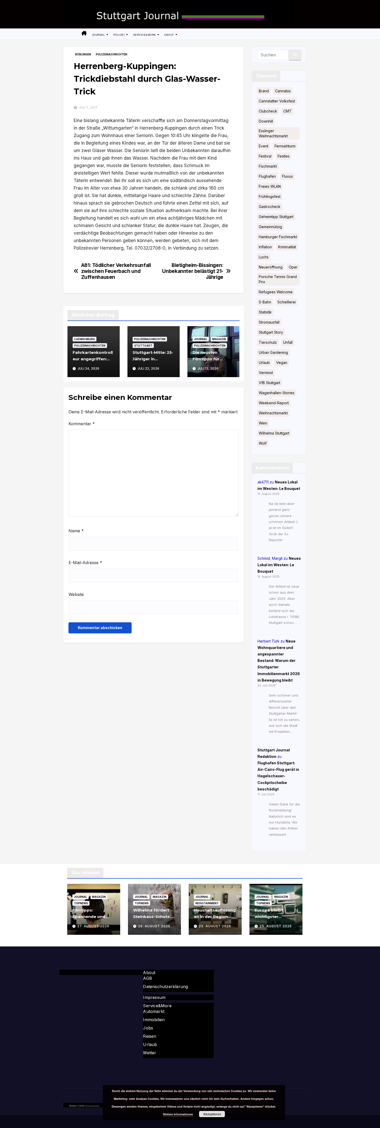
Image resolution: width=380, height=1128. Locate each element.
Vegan (281, 362)
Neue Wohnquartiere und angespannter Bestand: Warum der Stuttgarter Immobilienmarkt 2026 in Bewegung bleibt (278, 660)
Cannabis (283, 91)
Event (263, 146)
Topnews (81, 903)
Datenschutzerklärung (165, 986)
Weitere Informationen (178, 1114)
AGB (147, 978)
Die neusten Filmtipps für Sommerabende (209, 359)
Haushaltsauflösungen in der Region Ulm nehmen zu (215, 916)
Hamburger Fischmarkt (278, 237)
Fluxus (287, 176)
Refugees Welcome (276, 292)
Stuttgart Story (271, 332)
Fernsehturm (285, 146)
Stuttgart (143, 345)
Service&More (145, 34)
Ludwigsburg (84, 339)
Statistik (265, 312)
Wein (263, 423)
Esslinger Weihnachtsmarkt (273, 133)
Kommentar (82, 423)
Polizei (119, 34)
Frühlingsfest (269, 196)
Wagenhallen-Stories (276, 393)
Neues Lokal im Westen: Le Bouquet (279, 564)
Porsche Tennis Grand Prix (278, 279)
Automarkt (153, 1011)
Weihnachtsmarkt (273, 413)
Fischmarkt (268, 166)
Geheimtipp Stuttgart (276, 216)
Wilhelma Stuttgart (274, 433)
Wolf (263, 443)
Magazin (219, 339)
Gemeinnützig (270, 227)
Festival (265, 156)
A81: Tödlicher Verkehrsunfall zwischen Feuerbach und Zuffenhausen (116, 271)
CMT (287, 111)
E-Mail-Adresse (85, 562)
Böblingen (83, 54)
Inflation (265, 247)
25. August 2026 (215, 926)
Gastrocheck (269, 206)
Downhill (266, 121)
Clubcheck (268, 111)
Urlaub (264, 362)
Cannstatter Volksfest (277, 101)
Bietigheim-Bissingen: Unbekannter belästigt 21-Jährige (192, 271)
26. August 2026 (154, 926)
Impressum (154, 997)
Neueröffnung (271, 267)
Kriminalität (287, 247)
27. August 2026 (93, 926)
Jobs (148, 1027)
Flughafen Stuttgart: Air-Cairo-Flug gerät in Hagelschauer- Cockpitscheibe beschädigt (278, 776)
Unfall (288, 342)
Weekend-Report (274, 403)
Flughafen (267, 176)
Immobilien (154, 1019)
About (169, 34)
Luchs (264, 257)
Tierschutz (268, 342)
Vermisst (266, 372)
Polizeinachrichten (111, 54)
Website (76, 594)
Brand (264, 91)
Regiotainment (207, 903)
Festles (284, 156)
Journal (99, 34)
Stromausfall (269, 322)
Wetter (149, 1052)
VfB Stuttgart (269, 382)
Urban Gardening (273, 352)
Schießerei (286, 302)
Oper (293, 267)
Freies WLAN (270, 186)
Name (76, 530)
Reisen (149, 1036)
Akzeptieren (212, 1114)
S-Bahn (265, 302)
